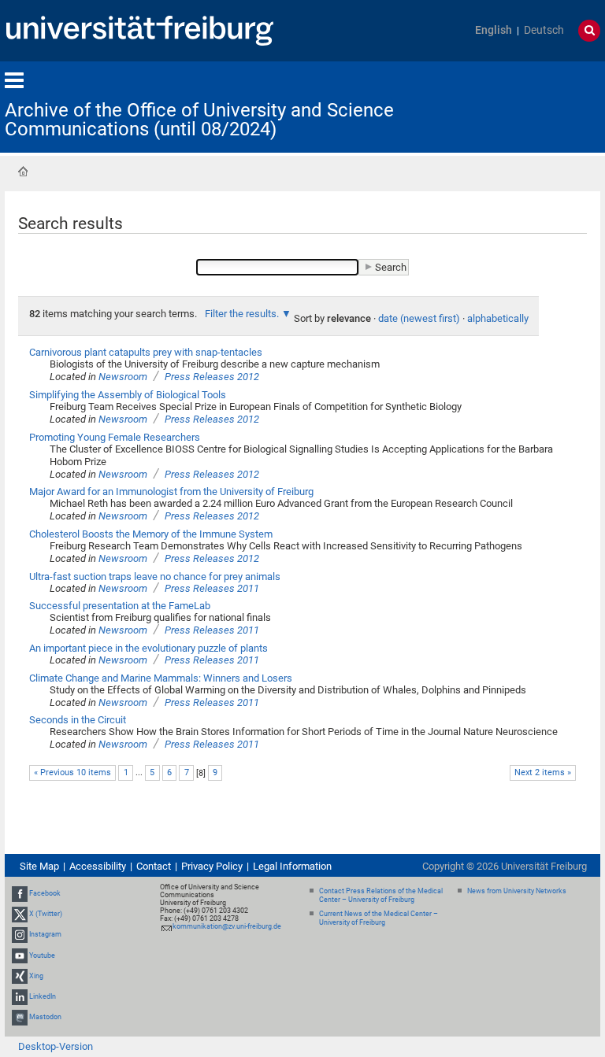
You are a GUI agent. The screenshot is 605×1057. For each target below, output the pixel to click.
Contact (153, 866)
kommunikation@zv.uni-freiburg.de (227, 926)
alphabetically (498, 318)
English (493, 30)
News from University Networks (516, 891)
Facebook (45, 893)
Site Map (39, 866)
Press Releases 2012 (212, 377)
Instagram (45, 935)
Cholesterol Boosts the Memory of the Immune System (151, 534)
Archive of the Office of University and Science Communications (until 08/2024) (199, 119)
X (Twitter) (45, 914)
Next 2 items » (542, 772)
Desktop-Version (55, 1046)
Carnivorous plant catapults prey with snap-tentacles (145, 352)
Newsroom (122, 377)
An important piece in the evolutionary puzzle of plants (148, 648)
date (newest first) (419, 318)
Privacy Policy (212, 866)
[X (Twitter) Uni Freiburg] (20, 914)
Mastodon (45, 1017)
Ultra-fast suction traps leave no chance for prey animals (154, 576)
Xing (36, 976)
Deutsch (544, 30)
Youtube (42, 955)
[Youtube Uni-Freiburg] (20, 955)
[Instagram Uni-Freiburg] (20, 935)
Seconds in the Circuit (77, 720)
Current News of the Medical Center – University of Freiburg (378, 918)
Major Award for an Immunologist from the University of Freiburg (171, 491)
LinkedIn (42, 996)
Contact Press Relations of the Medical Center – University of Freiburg (381, 895)
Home (23, 171)
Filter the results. (243, 314)
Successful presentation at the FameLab (119, 606)
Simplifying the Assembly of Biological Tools (127, 395)
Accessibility (97, 866)
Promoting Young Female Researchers (114, 437)
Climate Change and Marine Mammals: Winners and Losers (160, 678)
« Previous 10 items (72, 772)
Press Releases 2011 (212, 588)
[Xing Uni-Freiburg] (20, 976)
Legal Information (292, 866)
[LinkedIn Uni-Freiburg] (20, 996)
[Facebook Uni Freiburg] (20, 893)
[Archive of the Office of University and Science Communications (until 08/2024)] (523, 105)
